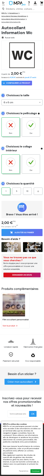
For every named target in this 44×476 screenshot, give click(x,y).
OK (32, 413)
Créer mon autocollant (20, 381)
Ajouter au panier (24, 232)
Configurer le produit (18, 83)
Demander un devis (22, 275)
